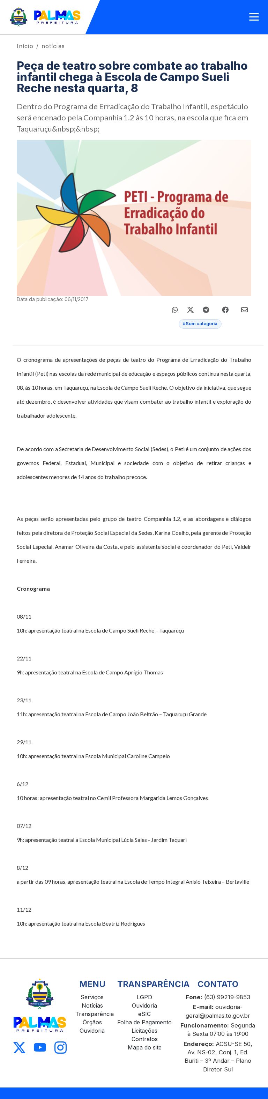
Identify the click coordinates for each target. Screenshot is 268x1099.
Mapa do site (145, 1047)
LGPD (144, 997)
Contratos (145, 1039)
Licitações (144, 1030)
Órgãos (92, 1022)
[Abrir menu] (254, 17)
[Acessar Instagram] (60, 1047)
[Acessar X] (19, 1047)
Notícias (92, 1005)
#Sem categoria (200, 323)
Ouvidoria (92, 1030)
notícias (53, 46)
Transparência (94, 1013)
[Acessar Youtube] (39, 1047)
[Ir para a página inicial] (45, 17)
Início (25, 46)
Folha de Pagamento (144, 1022)
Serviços (92, 997)
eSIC (144, 1013)
